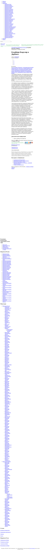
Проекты (2, 534)
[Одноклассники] (28, 142)
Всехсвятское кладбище (4, 545)
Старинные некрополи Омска (19, 159)
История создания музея (4, 530)
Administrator (16, 56)
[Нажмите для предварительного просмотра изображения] (22, 73)
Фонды (1, 535)
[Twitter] (27, 142)
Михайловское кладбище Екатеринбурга (21, 160)
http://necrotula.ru (32, 548)
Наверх (12, 168)
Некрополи (16, 47)
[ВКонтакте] (25, 142)
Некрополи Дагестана (23, 47)
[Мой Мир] (30, 142)
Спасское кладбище (4, 543)
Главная (12, 47)
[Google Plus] (32, 142)
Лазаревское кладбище (4, 540)
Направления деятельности (5, 532)
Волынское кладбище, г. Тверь (19, 161)
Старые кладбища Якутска (19, 164)
